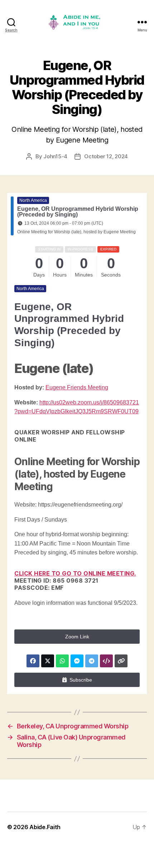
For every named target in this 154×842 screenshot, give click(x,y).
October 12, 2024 (106, 156)
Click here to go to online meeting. (75, 573)
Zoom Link (77, 636)
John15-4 (55, 156)
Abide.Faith (45, 827)
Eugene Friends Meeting (76, 387)
